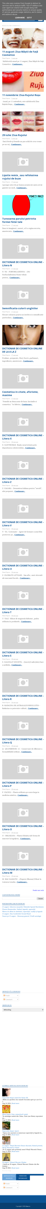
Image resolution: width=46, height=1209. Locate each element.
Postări (7, 995)
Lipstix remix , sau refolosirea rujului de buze (20, 177)
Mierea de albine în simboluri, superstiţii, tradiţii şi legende (22, 911)
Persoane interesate (23, 1177)
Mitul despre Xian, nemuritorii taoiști (15, 1114)
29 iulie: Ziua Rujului (14, 135)
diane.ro (28, 1206)
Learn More (20, 18)
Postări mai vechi (38, 890)
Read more (15, 1103)
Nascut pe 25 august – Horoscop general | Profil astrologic (21, 916)
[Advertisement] (19, 954)
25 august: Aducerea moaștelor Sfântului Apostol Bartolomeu (23, 907)
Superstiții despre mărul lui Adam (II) (15, 1098)
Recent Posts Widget (6, 1170)
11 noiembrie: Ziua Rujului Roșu (21, 95)
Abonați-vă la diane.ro (9, 1177)
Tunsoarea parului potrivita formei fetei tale (19, 220)
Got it (29, 18)
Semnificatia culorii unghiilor (20, 308)
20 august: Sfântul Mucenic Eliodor (14, 1162)
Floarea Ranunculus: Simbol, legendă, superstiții (18, 909)
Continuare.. (17, 64)
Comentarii (8, 999)
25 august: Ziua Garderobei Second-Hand (16, 914)
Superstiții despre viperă (10, 1131)
